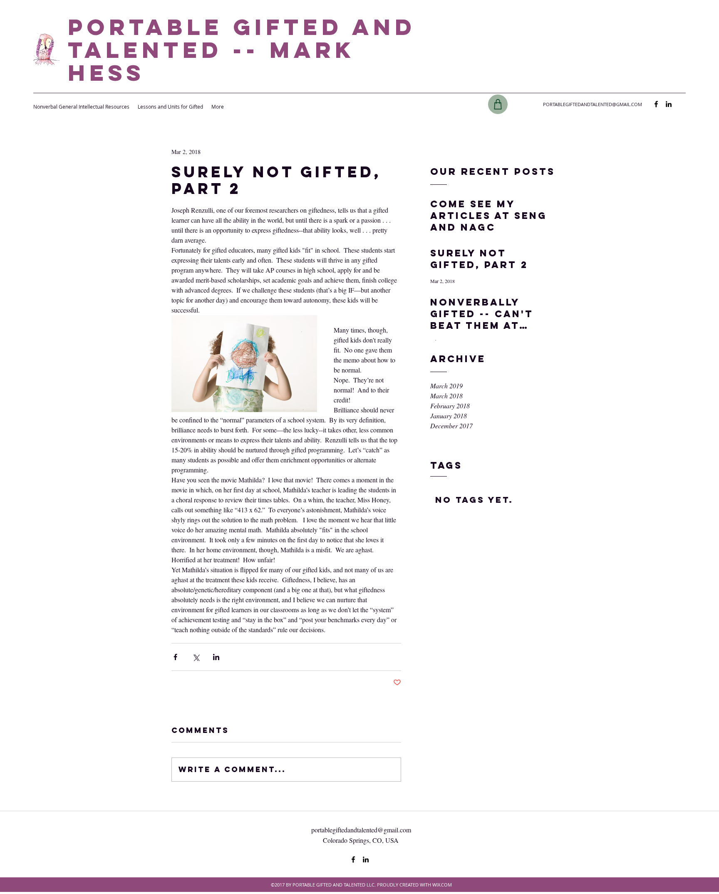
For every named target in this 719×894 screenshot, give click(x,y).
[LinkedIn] (668, 104)
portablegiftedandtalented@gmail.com (361, 829)
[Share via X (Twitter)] (196, 657)
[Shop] (498, 104)
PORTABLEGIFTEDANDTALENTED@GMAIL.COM (592, 104)
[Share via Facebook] (175, 657)
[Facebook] (656, 104)
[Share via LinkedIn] (216, 657)
